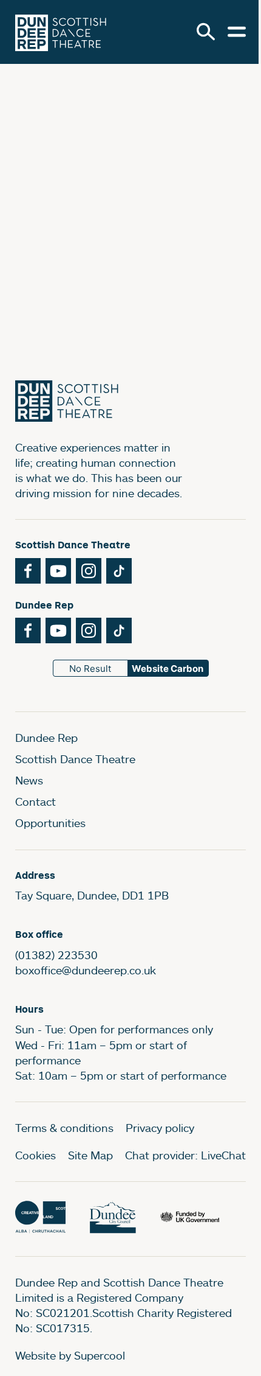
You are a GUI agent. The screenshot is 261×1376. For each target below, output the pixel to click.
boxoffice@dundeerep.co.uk (85, 970)
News (29, 780)
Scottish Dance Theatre (75, 759)
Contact (35, 801)
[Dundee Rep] (60, 32)
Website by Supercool (70, 1355)
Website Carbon (167, 668)
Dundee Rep (46, 737)
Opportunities (50, 822)
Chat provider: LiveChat (185, 1155)
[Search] (206, 31)
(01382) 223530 (56, 955)
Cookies (35, 1155)
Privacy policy (160, 1127)
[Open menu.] (237, 31)
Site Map (90, 1155)
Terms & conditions (64, 1127)
